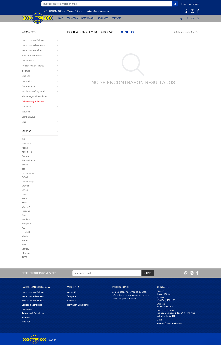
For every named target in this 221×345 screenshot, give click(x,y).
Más (24, 122)
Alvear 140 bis (75, 11)
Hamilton (26, 219)
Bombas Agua (28, 117)
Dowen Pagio (28, 181)
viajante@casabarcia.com (98, 11)
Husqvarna (27, 223)
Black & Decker (29, 160)
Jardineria (26, 106)
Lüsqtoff (26, 232)
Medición (26, 76)
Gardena (26, 211)
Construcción (28, 60)
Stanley (25, 249)
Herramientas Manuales (33, 45)
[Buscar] (187, 18)
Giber (24, 215)
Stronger (26, 253)
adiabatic (26, 143)
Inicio (183, 4)
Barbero (25, 156)
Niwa (24, 244)
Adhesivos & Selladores (33, 66)
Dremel (25, 186)
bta (23, 169)
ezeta (24, 198)
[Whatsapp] (187, 11)
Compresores (28, 86)
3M (23, 139)
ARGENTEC (27, 152)
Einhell (25, 194)
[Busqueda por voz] (181, 18)
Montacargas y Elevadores (34, 96)
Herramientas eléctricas (33, 40)
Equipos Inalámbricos (32, 55)
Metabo (25, 240)
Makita (25, 236)
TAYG (24, 257)
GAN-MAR (26, 207)
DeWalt (25, 177)
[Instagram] (192, 11)
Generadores (28, 81)
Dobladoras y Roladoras (33, 101)
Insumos (26, 71)
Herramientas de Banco (33, 50)
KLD (23, 228)
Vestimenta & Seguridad (33, 91)
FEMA (24, 202)
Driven (25, 190)
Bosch (25, 164)
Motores (26, 112)
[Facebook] (197, 11)
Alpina (25, 148)
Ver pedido (194, 4)
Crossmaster (28, 173)
